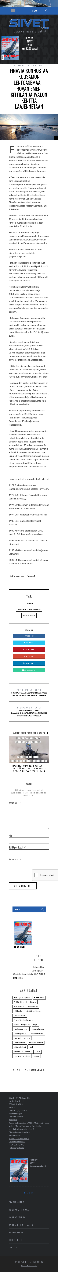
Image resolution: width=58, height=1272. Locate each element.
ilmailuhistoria (20, 1015)
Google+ (29, 656)
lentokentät (29, 615)
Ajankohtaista (22, 65)
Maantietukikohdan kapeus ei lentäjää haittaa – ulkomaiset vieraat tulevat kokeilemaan (29, 768)
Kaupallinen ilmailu (21, 1224)
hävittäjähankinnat (33, 1011)
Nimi (12, 835)
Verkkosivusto (15, 859)
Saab (31, 1047)
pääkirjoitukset (20, 1047)
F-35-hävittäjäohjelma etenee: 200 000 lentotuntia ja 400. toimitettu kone (29, 692)
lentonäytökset (20, 1033)
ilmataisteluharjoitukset (23, 1020)
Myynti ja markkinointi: (19, 1138)
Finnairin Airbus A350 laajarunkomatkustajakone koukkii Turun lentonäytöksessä (29, 711)
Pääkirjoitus (17, 1202)
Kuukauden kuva (20, 1029)
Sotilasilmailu (18, 1232)
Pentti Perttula (20, 1042)
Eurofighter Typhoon (22, 997)
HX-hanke (18, 1011)
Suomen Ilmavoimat (22, 1056)
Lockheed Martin (36, 1033)
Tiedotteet (16, 1239)
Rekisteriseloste (16, 1148)
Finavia (29, 603)
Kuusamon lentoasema (29, 609)
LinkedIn (29, 663)
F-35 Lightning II (20, 1002)
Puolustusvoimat (36, 1042)
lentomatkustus (37, 1029)
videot (36, 1056)
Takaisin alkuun (28, 1266)
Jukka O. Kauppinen (22, 1024)
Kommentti (15, 803)
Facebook (29, 636)
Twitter (29, 643)
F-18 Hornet (39, 997)
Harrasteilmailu (19, 1217)
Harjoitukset (19, 1006)
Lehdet (13, 1247)
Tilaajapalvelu (15, 1135)
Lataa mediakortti (17, 1141)
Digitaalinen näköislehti (19, 1132)
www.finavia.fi (28, 576)
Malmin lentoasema (22, 1038)
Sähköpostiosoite (17, 847)
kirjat (35, 1024)
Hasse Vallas (33, 1006)
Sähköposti (29, 670)
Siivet (38, 1052)
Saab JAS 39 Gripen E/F (23, 1052)
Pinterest (29, 649)
